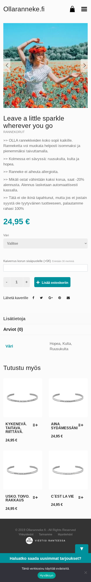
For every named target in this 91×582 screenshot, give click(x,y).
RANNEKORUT (14, 132)
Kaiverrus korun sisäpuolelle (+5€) (38, 261)
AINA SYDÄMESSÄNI (64, 426)
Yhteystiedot (26, 534)
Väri (6, 235)
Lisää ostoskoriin (55, 282)
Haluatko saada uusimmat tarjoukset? (45, 558)
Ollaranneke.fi (24, 9)
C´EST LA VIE (62, 496)
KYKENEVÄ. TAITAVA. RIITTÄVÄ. (16, 428)
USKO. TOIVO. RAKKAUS (17, 498)
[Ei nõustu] (85, 572)
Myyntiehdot (65, 534)
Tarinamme (45, 534)
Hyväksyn (46, 575)
